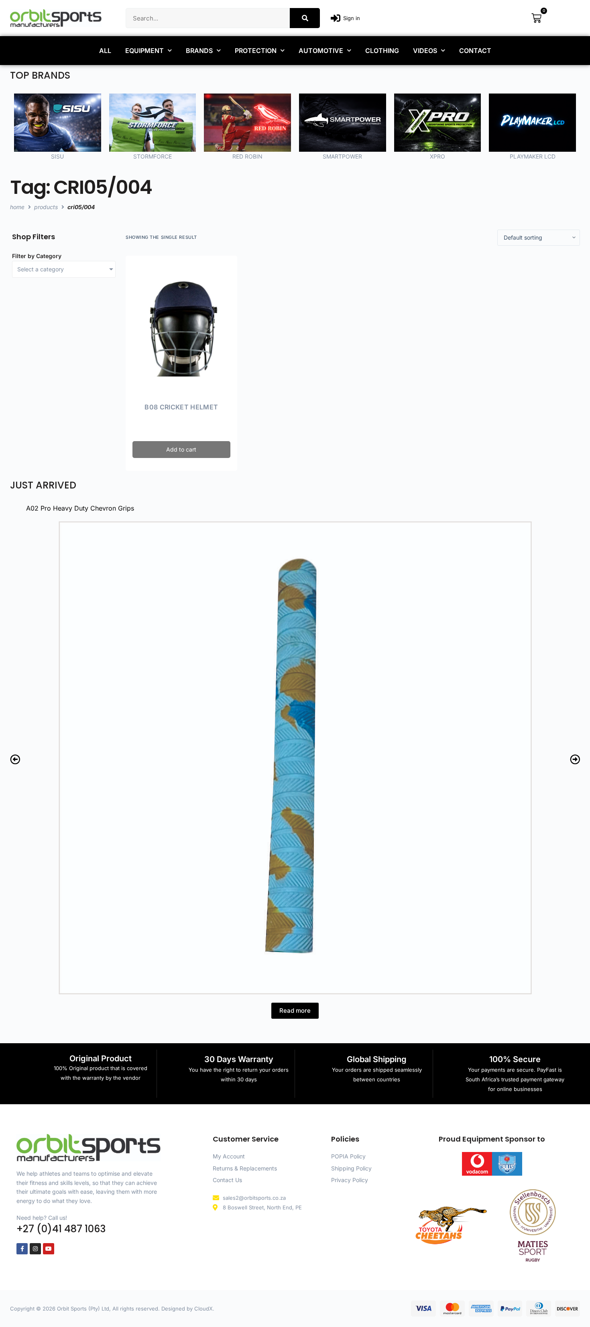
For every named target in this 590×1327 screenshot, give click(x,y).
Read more (295, 1010)
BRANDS (199, 51)
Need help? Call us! (41, 1217)
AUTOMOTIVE (321, 51)
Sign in (351, 18)
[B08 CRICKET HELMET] (181, 328)
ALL (105, 51)
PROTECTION (256, 51)
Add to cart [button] (181, 449)
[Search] (305, 18)
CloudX (203, 1308)
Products (46, 207)
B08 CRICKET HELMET (181, 407)
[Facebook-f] (22, 1248)
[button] (15, 759)
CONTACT (475, 51)
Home (17, 207)
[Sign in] (335, 18)
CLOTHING (382, 51)
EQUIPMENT (144, 51)
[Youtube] (48, 1248)
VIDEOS (425, 51)
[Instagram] (35, 1248)
